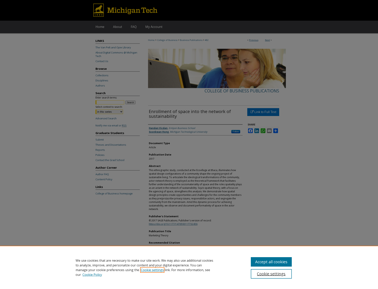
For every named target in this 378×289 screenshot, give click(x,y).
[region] (189, 267)
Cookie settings (152, 270)
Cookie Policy (92, 274)
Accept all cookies (271, 261)
